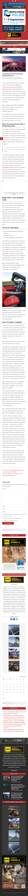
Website (4, 511)
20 (13, 689)
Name (3, 506)
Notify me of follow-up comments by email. (13, 518)
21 (17, 689)
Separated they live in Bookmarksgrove (12, 89)
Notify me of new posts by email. (10, 520)
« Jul (3, 698)
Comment (4, 489)
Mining (19, 781)
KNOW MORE (14, 770)
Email (3, 509)
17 (3, 689)
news (10, 78)
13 (13, 687)
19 (10, 689)
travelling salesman (15, 368)
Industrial (20, 790)
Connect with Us (14, 617)
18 (7, 689)
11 (7, 687)
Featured (18, 77)
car (8, 78)
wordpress (20, 78)
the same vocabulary (14, 397)
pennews (14, 78)
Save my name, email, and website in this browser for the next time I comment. (14, 515)
